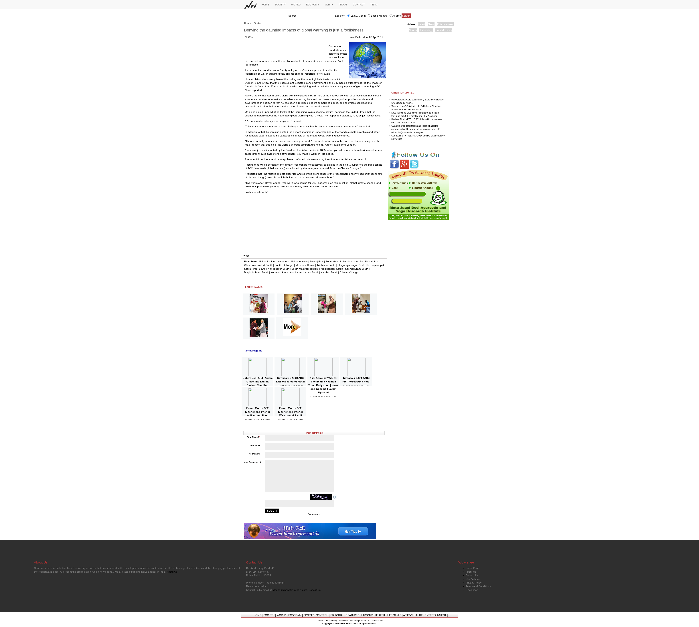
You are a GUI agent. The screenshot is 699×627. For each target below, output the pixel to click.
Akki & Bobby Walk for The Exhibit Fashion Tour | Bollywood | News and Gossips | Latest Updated (323, 385)
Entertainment (445, 24)
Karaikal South (329, 272)
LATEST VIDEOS (253, 351)
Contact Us (472, 575)
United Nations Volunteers (274, 261)
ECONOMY (312, 4)
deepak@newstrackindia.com (290, 589)
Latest (421, 24)
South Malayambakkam (305, 268)
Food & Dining (444, 30)
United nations (299, 261)
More (328, 4)
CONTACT (359, 4)
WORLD (296, 4)
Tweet (245, 255)
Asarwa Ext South (262, 265)
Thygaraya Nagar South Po (353, 265)
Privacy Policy (473, 582)
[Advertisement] (285, 49)
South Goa (332, 261)
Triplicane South (326, 265)
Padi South (259, 268)
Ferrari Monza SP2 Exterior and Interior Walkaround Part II (290, 412)
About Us (471, 571)
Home (247, 23)
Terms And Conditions (478, 586)
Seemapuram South (356, 268)
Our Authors (472, 579)
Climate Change (349, 272)
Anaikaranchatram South (304, 272)
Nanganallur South (278, 268)
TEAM (374, 4)
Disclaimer (472, 589)
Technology (426, 30)
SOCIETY (280, 4)
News (431, 24)
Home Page (472, 568)
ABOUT (343, 4)
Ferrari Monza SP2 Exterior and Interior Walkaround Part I (257, 412)
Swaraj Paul (316, 261)
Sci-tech (258, 23)
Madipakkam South (332, 268)
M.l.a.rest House (305, 265)
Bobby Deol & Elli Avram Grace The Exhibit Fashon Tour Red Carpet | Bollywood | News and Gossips (258, 385)
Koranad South (279, 272)
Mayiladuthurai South (256, 272)
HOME (265, 4)
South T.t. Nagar (284, 265)
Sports (413, 30)
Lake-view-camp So (351, 261)
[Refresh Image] (335, 496)
